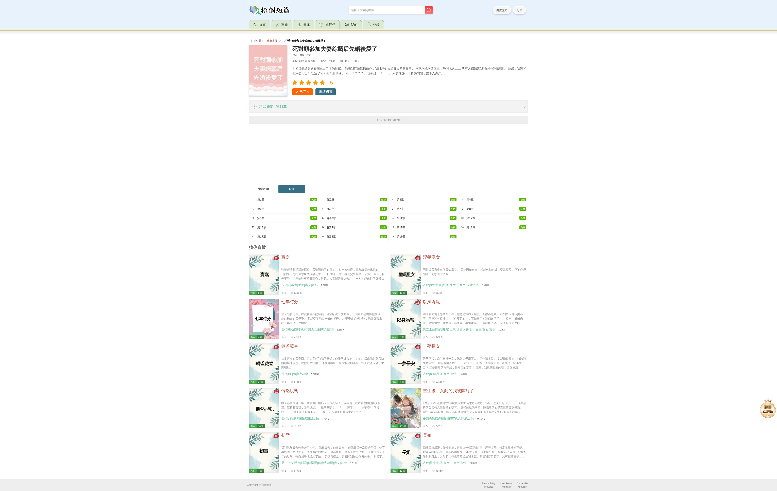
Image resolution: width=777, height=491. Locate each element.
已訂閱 (304, 91)
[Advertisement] (370, 155)
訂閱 (519, 10)
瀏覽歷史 (501, 10)
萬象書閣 (272, 40)
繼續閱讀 (325, 91)
